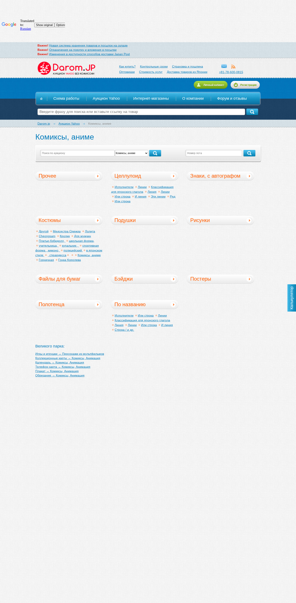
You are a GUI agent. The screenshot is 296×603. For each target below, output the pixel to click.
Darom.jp (66, 68)
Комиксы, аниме (89, 255)
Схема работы (66, 98)
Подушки (125, 220)
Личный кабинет (213, 85)
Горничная (46, 260)
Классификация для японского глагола (142, 320)
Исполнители (124, 187)
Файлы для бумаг (60, 279)
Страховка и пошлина (187, 66)
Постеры (200, 279)
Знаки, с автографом (215, 176)
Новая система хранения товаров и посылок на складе (88, 45)
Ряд (172, 196)
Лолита (90, 231)
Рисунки (200, 220)
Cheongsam (47, 236)
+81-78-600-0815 (231, 72)
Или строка (122, 196)
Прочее (47, 176)
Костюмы (50, 220)
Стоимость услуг (151, 72)
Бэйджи (123, 279)
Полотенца (51, 304)
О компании (193, 98)
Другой (44, 231)
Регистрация (248, 85)
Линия (152, 191)
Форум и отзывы (232, 98)
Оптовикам (127, 72)
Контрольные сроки (154, 66)
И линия (140, 196)
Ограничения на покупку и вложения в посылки (83, 49)
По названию (130, 304)
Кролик (65, 236)
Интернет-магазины (151, 98)
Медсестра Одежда (67, 231)
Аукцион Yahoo (106, 98)
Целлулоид (127, 176)
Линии (142, 187)
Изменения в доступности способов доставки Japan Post (89, 54)
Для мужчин (82, 236)
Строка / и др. (124, 329)
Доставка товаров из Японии (187, 72)
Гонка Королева (69, 260)
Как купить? (127, 66)
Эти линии (158, 196)
